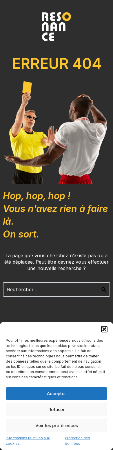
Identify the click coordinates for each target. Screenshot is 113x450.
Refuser (56, 409)
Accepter (56, 393)
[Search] (104, 289)
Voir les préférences (56, 425)
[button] (104, 329)
